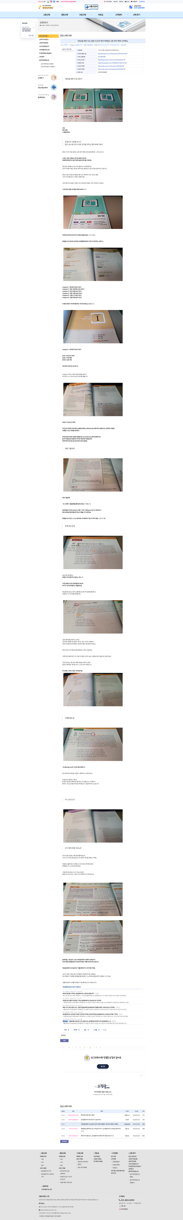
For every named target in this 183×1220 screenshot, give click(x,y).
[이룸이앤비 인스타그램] (51, 2)
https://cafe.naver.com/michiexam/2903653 (111, 69)
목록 (64, 1040)
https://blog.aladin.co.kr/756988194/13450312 (111, 63)
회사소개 (115, 1)
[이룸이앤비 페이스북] (54, 2)
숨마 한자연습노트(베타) (47, 64)
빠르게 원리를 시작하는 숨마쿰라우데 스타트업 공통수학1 (78, 993)
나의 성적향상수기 (44, 46)
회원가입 (142, 1)
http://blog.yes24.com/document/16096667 (111, 60)
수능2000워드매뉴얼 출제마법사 (68, 1)
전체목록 (64, 1141)
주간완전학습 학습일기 (45, 53)
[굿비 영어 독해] (68, 49)
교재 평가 (41, 57)
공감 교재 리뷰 (55, 25)
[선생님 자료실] (46, 7)
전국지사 (121, 1)
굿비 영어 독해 (101, 57)
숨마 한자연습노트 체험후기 (48, 66)
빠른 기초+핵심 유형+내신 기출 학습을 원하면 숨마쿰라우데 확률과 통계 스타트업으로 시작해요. (89, 1007)
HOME (43, 25)
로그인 (127, 1)
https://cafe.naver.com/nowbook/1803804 (110, 66)
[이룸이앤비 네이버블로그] (48, 2)
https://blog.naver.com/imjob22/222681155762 (112, 54)
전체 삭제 (31, 35)
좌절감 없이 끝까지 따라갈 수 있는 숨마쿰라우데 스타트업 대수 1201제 (82, 1000)
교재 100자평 (43, 39)
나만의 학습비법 (43, 43)
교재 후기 (48, 25)
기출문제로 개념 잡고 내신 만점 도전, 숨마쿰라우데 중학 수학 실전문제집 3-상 (89, 1021)
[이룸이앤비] (91, 7)
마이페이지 (134, 1)
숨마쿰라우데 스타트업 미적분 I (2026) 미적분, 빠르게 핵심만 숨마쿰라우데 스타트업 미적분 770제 (90, 1014)
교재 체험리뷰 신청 (44, 50)
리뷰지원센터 (109, 1)
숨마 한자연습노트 (44, 60)
